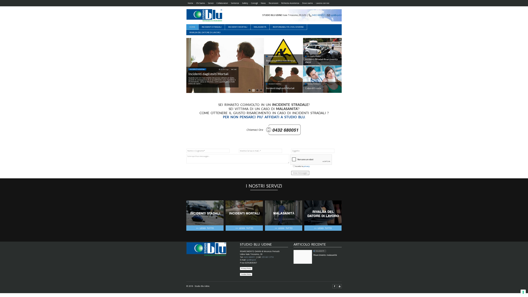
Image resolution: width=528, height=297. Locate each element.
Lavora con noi (322, 3)
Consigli (254, 3)
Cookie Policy (246, 274)
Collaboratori (222, 3)
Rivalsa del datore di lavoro (205, 32)
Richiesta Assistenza (290, 3)
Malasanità (260, 27)
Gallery (245, 3)
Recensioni (273, 3)
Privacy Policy (246, 268)
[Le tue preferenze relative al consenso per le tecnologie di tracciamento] (523, 292)
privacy (307, 166)
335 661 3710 (268, 257)
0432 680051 (318, 15)
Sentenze (235, 3)
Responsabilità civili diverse (288, 27)
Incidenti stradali (212, 27)
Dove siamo (307, 3)
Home (190, 3)
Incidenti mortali (237, 27)
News (263, 3)
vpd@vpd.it (336, 15)
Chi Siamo (200, 3)
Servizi (211, 3)
